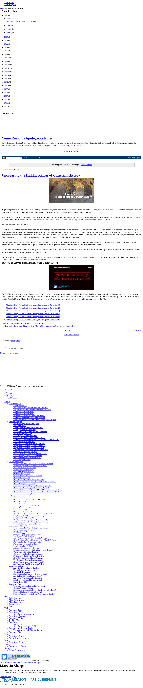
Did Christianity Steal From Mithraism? (27, 458)
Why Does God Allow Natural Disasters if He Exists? (32, 410)
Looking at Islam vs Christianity (24, 430)
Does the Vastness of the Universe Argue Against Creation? (34, 594)
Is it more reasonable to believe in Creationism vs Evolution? (34, 590)
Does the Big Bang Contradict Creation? (27, 592)
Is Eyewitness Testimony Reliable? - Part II (28, 448)
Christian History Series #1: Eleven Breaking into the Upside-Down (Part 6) (33, 320)
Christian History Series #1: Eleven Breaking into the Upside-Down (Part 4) (33, 314)
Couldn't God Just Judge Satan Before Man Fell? (30, 520)
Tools (6, 608)
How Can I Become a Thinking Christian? (28, 558)
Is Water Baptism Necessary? (23, 470)
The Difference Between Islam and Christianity (30, 432)
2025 (6, 37)
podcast (72, 326)
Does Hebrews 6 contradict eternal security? (28, 480)
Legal (6, 392)
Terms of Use (9, 394)
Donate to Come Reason (17, 646)
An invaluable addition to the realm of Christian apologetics (21, 663)
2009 (6, 89)
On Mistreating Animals (21, 474)
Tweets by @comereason (9, 353)
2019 (6, 54)
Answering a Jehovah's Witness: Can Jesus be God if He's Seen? (36, 440)
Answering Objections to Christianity (26, 506)
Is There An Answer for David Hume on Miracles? (31, 522)
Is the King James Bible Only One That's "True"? (30, 538)
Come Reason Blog (16, 642)
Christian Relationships (21, 572)
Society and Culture (16, 566)
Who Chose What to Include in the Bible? (28, 428)
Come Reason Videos (16, 612)
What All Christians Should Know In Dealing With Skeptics (34, 420)
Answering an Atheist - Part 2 (23, 414)
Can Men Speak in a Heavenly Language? (28, 554)
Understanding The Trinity (22, 434)
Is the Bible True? (19, 426)
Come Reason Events (16, 636)
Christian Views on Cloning (23, 588)
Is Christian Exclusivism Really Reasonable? (29, 416)
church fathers (12, 326)
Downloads (13, 622)
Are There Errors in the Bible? (24, 442)
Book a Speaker (14, 604)
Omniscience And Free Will (23, 512)
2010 (6, 85)
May (8, 18)
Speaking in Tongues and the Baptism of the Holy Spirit (33, 550)
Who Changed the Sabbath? (23, 546)
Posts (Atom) (16, 341)
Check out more (5, 677)
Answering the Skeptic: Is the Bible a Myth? (29, 418)
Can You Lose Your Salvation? (24, 530)
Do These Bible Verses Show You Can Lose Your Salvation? (34, 482)
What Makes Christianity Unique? (25, 452)
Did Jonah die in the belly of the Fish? (26, 544)
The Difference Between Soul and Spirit (27, 560)
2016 (6, 65)
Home (2, 8)
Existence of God (15, 404)
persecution (65, 326)
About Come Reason (16, 600)
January (9, 33)
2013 (6, 75)
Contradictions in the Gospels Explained (27, 476)
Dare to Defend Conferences (19, 638)
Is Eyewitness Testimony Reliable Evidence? (29, 446)
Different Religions (15, 422)
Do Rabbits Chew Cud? (21, 478)
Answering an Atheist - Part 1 (23, 412)
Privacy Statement (10, 398)
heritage (32, 326)
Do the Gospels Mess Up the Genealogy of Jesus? (31, 488)
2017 (6, 61)
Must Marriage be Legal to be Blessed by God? (30, 574)
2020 (6, 51)
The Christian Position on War (24, 570)
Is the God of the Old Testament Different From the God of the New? (37, 490)
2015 (6, 68)
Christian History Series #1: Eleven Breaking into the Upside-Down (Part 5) (33, 317)
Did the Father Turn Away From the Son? (28, 542)
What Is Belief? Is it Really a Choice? (26, 524)
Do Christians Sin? (20, 532)
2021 (6, 47)
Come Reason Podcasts (17, 616)
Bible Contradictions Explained (24, 494)
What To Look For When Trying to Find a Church (31, 528)
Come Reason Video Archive (23, 614)
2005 (6, 103)
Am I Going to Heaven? (21, 460)
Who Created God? (20, 406)
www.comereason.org (9, 145)
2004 (6, 106)
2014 (6, 72)
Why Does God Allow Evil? (23, 518)
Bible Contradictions (16, 462)
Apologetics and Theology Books (21, 628)
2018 (6, 58)
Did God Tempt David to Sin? (24, 484)
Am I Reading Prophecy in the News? (26, 568)
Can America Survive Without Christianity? (21, 21)
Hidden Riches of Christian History (47, 326)
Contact (7, 648)
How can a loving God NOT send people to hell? (30, 408)
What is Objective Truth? (22, 508)
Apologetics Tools (15, 610)
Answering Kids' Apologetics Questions (27, 578)
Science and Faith (15, 584)
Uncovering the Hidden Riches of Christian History (41, 175)
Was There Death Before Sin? (24, 536)
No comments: (40, 323)
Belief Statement (15, 598)
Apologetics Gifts (15, 632)
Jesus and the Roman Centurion (24, 468)
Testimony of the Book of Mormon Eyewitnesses (30, 450)
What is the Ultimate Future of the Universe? (29, 586)
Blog (6, 640)
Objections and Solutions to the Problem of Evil (30, 500)
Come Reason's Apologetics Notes (27, 138)
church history (23, 326)
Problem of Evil (19, 498)
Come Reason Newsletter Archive (25, 626)
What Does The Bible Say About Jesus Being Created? (32, 486)
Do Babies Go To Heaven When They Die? (28, 556)
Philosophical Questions (17, 496)
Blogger (76, 151)
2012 (6, 79)
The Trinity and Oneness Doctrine (25, 436)
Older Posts (137, 330)
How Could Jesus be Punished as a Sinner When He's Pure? (34, 540)
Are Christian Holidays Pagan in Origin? (27, 576)
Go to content (9, 3)
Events (6, 634)
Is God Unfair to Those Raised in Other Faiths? (30, 454)
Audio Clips (17, 624)
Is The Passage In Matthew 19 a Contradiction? (30, 466)
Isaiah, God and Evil (20, 504)
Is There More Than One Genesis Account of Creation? (33, 464)
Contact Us (8, 390)
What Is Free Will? (20, 510)
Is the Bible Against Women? (23, 472)
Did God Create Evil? (21, 502)
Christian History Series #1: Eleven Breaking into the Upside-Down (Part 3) (33, 311)
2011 (6, 82)
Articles (7, 402)
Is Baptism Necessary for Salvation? (26, 548)
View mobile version (71, 335)
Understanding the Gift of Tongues (25, 552)
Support (7, 644)
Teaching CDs (14, 620)
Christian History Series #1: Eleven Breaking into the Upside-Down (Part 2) (33, 308)
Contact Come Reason (17, 650)
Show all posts (86, 165)
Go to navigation (10, 5)
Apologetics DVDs (16, 618)
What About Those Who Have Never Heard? (29, 444)
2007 (6, 96)
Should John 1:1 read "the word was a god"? (29, 438)
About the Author (15, 602)
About (6, 596)
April (8, 26)
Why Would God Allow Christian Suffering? (29, 516)
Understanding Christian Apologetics (26, 424)
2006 (6, 99)
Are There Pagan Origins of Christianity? (27, 456)
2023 (6, 40)
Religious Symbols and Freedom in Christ (28, 580)
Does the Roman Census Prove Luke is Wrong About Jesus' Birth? (36, 492)
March (9, 29)
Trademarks (8, 396)
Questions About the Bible (18, 526)
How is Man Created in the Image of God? (28, 562)
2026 (6, 15)
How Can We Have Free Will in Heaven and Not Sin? (32, 514)
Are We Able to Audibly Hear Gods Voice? (28, 564)
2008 (6, 92)
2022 (6, 44)
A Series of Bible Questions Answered (27, 534)
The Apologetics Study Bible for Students (28, 630)
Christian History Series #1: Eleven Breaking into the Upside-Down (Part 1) (33, 305)
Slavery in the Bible (20, 582)
